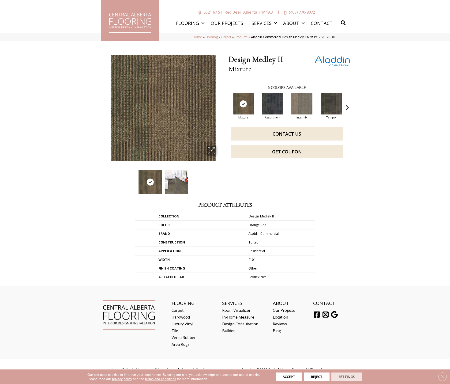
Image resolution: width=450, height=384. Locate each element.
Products (241, 37)
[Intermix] (302, 104)
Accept (289, 376)
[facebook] (317, 315)
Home (197, 37)
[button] (202, 23)
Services (261, 23)
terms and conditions (160, 379)
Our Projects (227, 23)
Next (219, 179)
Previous (107, 179)
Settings (346, 376)
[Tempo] (331, 104)
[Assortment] (272, 104)
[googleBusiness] (334, 315)
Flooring (187, 23)
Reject (316, 376)
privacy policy (122, 379)
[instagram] (325, 315)
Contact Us (287, 134)
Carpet (226, 37)
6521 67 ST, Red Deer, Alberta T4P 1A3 (238, 12)
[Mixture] (243, 104)
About (291, 23)
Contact (322, 23)
